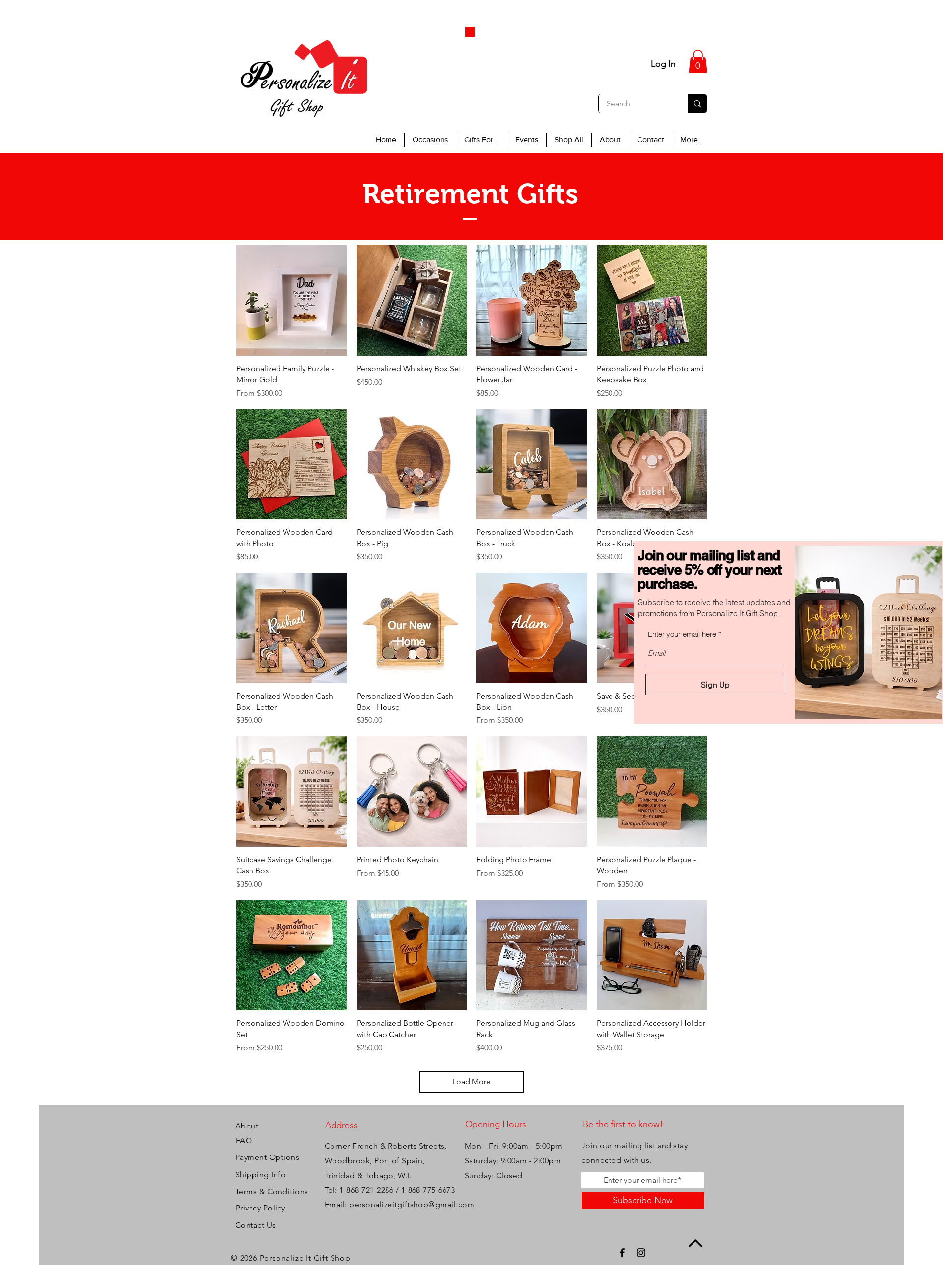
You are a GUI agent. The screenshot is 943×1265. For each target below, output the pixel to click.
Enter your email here (682, 634)
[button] (928, 557)
